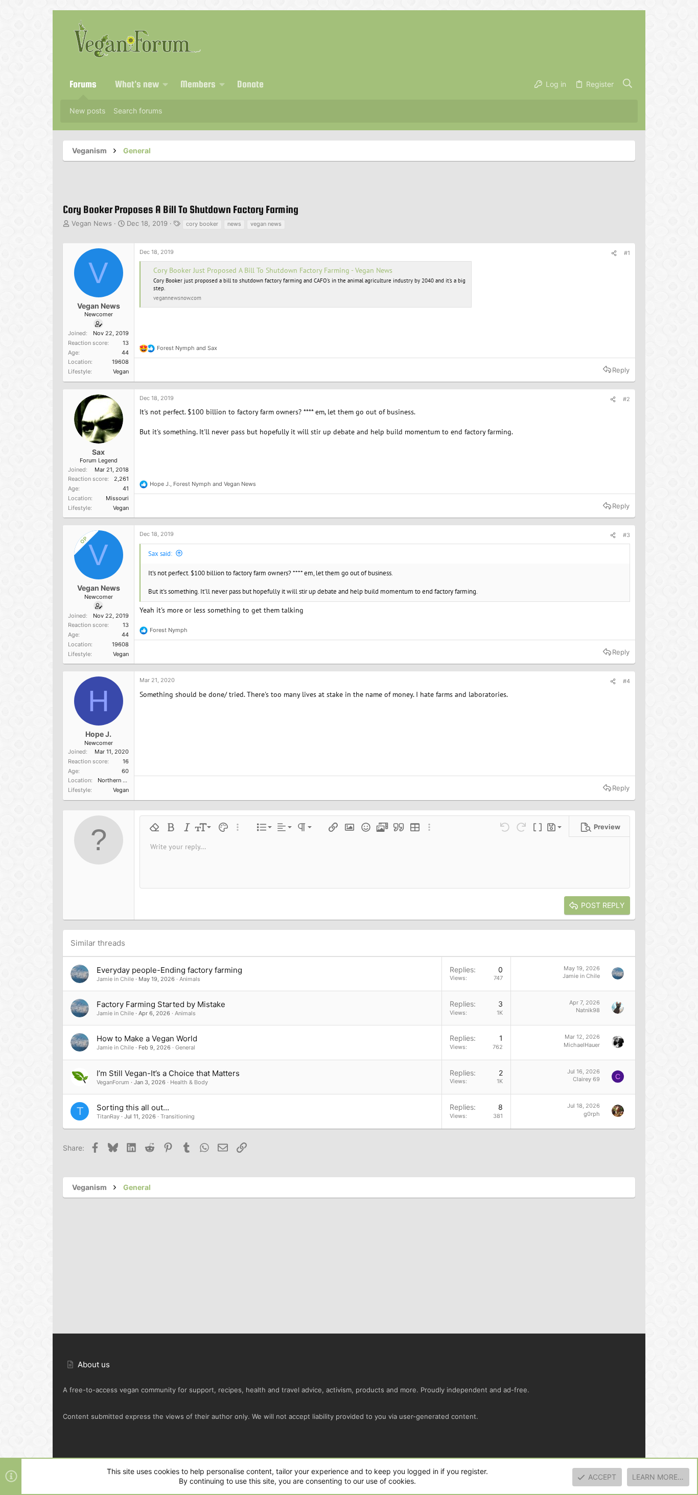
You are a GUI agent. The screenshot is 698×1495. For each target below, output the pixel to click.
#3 (626, 535)
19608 (120, 361)
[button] (165, 84)
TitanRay (108, 1116)
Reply (621, 370)
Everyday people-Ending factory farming (169, 970)
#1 (627, 252)
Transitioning (177, 1116)
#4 (626, 681)
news (234, 223)
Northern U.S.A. (118, 780)
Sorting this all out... (133, 1107)
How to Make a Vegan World (147, 1038)
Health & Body (189, 1082)
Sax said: (160, 553)
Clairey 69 (586, 1079)
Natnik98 (588, 1010)
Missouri (117, 498)
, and (203, 483)
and (187, 348)
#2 (626, 399)
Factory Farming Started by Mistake (161, 1004)
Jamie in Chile (115, 979)
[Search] (628, 84)
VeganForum (113, 1082)
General (185, 1047)
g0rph (592, 1113)
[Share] (614, 253)
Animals (189, 979)
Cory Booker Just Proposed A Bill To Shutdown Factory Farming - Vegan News (272, 270)
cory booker (202, 223)
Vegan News (92, 223)
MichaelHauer (582, 1044)
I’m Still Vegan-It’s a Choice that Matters (168, 1073)
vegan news (266, 223)
